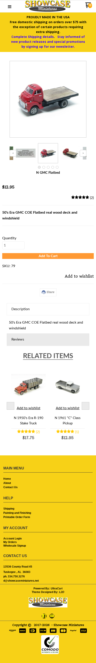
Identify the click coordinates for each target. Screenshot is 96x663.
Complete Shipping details (32, 37)
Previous (10, 406)
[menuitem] (48, 479)
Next (85, 406)
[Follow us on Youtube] (52, 616)
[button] (10, 7)
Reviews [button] (17, 339)
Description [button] (20, 309)
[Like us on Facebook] (44, 616)
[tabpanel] (48, 324)
